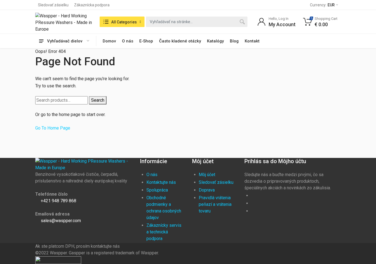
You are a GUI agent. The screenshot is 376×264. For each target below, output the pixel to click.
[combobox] (196, 22)
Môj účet (207, 174)
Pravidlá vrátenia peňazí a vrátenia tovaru (215, 204)
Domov (109, 41)
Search (97, 100)
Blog (234, 41)
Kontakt (252, 41)
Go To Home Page (52, 128)
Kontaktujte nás (161, 182)
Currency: (322, 5)
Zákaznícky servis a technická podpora (163, 232)
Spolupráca (157, 190)
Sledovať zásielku (53, 5)
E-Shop (146, 41)
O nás (127, 41)
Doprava (207, 190)
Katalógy (215, 41)
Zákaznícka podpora (92, 5)
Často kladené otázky (180, 41)
